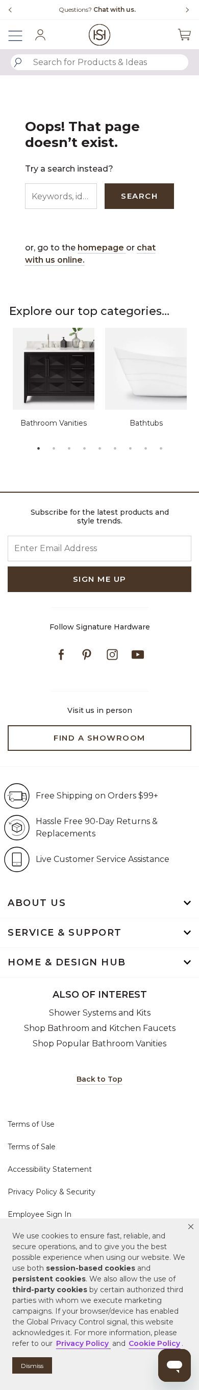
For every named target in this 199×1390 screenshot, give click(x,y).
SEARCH (139, 196)
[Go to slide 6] (115, 448)
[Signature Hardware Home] (100, 35)
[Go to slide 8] (145, 448)
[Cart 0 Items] (184, 34)
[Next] (183, 9)
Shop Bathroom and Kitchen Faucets (100, 1028)
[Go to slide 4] (84, 448)
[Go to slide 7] (130, 448)
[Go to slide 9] (161, 448)
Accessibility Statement (50, 1169)
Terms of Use (31, 1124)
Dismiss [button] (32, 1366)
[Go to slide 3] (69, 448)
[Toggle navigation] (20, 34)
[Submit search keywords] (18, 62)
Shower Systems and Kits (100, 1013)
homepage (102, 247)
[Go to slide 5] (99, 448)
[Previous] (10, 9)
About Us (37, 903)
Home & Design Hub (67, 962)
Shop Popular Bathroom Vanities (99, 1043)
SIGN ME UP (100, 579)
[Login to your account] (40, 35)
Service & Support (65, 932)
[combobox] (99, 62)
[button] (191, 1226)
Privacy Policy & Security (51, 1191)
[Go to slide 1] (38, 448)
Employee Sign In (39, 1214)
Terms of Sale (32, 1146)
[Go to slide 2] (53, 448)
